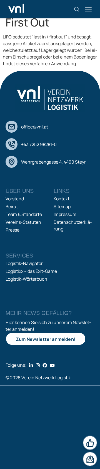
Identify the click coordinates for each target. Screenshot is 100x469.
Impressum (65, 214)
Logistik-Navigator (24, 263)
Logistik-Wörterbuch (26, 279)
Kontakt (61, 199)
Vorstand (15, 199)
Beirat (12, 206)
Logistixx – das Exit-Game (31, 271)
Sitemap (62, 206)
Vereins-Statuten (23, 222)
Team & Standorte (24, 214)
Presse (12, 230)
